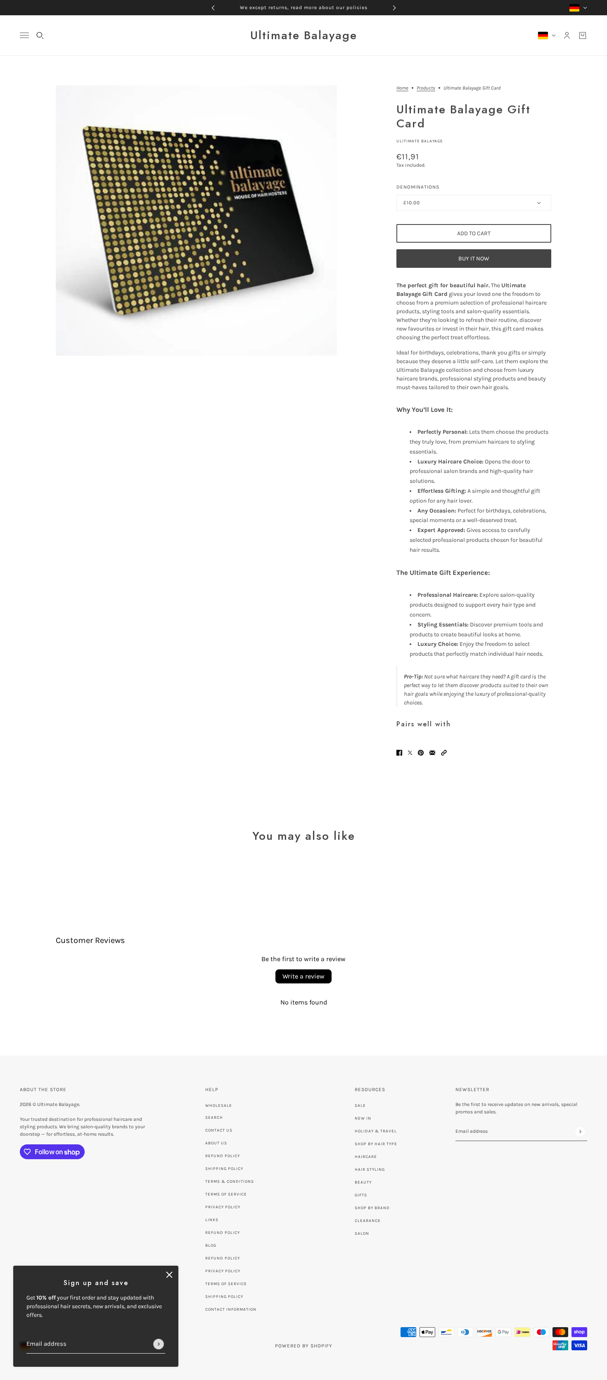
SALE (360, 1105)
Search (214, 1117)
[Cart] (582, 35)
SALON (362, 1233)
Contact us (218, 1130)
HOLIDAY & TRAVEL (376, 1131)
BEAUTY (363, 1182)
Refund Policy (222, 1155)
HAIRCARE (366, 1156)
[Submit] (158, 1344)
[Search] (40, 35)
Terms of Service (226, 1194)
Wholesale (218, 1105)
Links (211, 1219)
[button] (444, 752)
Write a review (303, 976)
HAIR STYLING (370, 1169)
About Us (216, 1143)
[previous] (213, 7)
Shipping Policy (224, 1168)
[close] (169, 1275)
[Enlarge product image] (196, 220)
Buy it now (473, 258)
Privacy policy (222, 1271)
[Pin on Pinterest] (421, 752)
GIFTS (361, 1195)
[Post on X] (410, 752)
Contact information (230, 1309)
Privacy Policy (222, 1207)
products (426, 88)
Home (402, 88)
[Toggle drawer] (24, 35)
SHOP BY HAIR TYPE (376, 1143)
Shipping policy (224, 1296)
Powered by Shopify (303, 1346)
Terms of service (226, 1283)
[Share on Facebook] (399, 752)
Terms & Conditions (229, 1181)
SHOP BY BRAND (372, 1207)
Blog (210, 1245)
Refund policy (222, 1232)
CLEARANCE (368, 1220)
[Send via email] (432, 752)
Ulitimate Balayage (419, 141)
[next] (394, 7)
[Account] (566, 35)
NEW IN (363, 1118)
